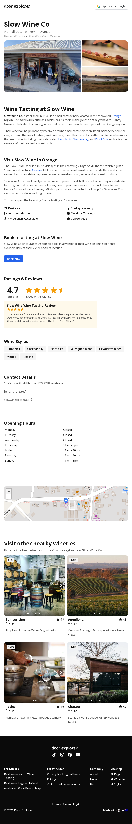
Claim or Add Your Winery (63, 784)
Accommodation (19, 213)
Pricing (51, 779)
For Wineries (55, 769)
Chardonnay (80, 139)
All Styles (116, 784)
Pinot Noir (64, 139)
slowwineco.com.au (16, 400)
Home (8, 36)
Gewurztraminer (110, 349)
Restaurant (16, 208)
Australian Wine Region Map (22, 788)
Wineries (19, 36)
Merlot (11, 357)
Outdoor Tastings (83, 213)
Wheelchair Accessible (23, 218)
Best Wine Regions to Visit (21, 783)
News (93, 779)
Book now (13, 259)
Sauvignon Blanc (81, 349)
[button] (66, 501)
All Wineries (117, 779)
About (94, 774)
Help (93, 784)
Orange (55, 36)
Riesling (28, 357)
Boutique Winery (82, 208)
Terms (67, 804)
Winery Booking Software (63, 774)
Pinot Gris (101, 139)
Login (76, 804)
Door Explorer (17, 6)
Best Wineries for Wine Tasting (19, 776)
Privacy (56, 804)
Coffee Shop (79, 218)
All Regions (117, 774)
